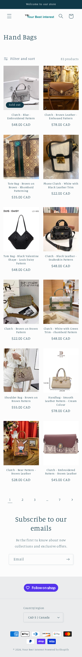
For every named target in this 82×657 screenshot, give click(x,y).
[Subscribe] (68, 559)
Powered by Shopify (57, 649)
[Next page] (72, 500)
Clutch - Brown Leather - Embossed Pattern (61, 116)
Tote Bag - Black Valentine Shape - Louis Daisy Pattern (20, 259)
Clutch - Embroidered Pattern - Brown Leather (61, 471)
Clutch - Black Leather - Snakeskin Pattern (61, 257)
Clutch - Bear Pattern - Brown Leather (21, 471)
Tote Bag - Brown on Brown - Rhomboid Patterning (21, 187)
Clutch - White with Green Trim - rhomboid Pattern (61, 330)
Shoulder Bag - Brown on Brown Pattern (21, 399)
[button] (9, 16)
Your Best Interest (33, 649)
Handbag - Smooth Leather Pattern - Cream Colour (61, 401)
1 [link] (10, 499)
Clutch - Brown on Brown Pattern (21, 330)
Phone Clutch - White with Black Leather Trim (61, 185)
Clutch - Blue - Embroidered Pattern (21, 116)
